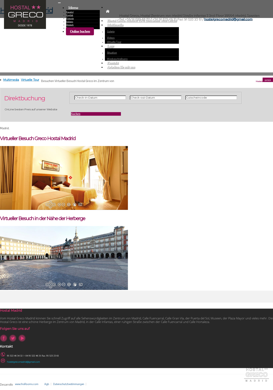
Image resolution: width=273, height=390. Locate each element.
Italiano (69, 21)
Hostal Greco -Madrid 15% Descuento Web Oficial (142, 21)
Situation (112, 52)
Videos (111, 37)
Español (70, 12)
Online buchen (80, 31)
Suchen (75, 114)
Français (70, 18)
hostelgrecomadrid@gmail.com (23, 361)
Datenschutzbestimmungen (68, 384)
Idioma (73, 8)
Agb (46, 384)
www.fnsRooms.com (26, 384)
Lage (110, 46)
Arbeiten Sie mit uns (121, 67)
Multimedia (115, 25)
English (69, 15)
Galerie (111, 31)
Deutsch (70, 25)
